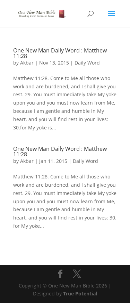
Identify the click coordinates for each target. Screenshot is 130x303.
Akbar (27, 62)
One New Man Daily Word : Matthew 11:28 (60, 53)
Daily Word (87, 62)
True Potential (80, 293)
